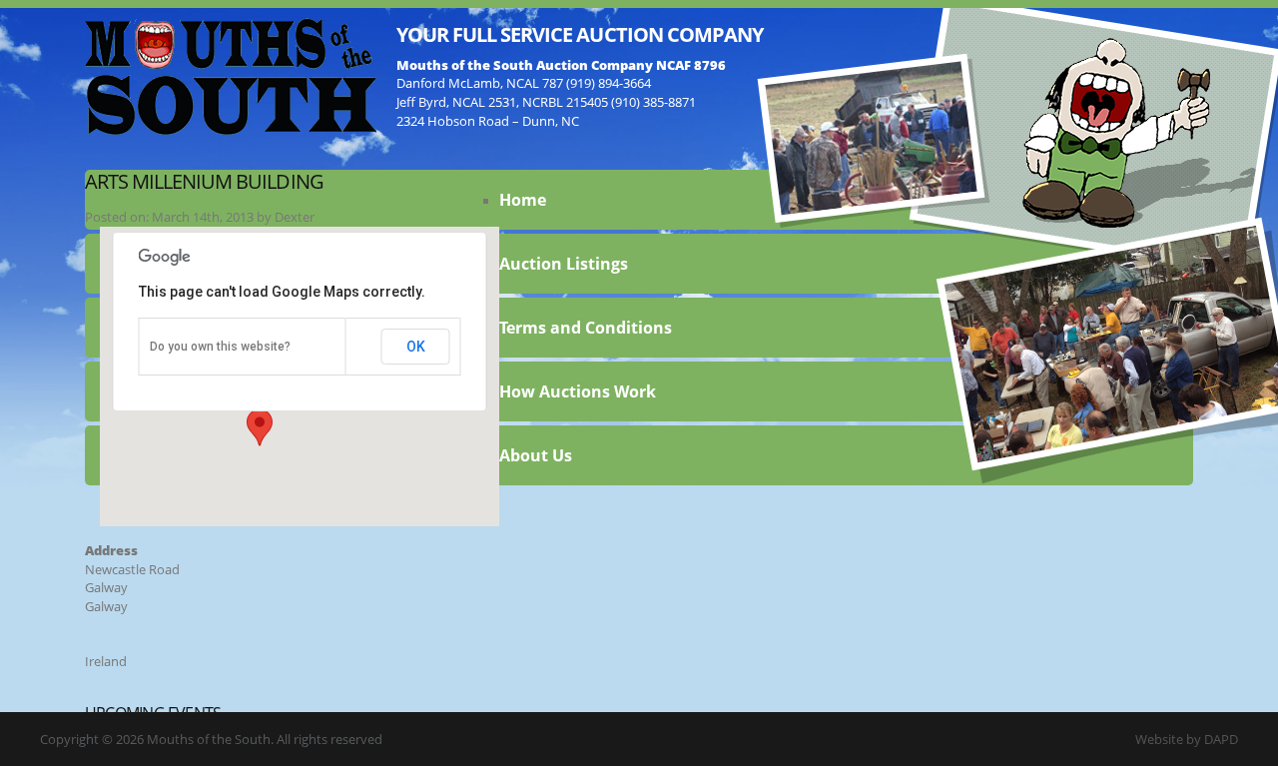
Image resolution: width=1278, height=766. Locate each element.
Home (522, 200)
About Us (535, 455)
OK (415, 347)
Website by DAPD (1186, 739)
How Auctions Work (577, 391)
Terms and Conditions (585, 328)
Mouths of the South (230, 75)
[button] (260, 427)
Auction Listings (563, 264)
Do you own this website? (220, 347)
